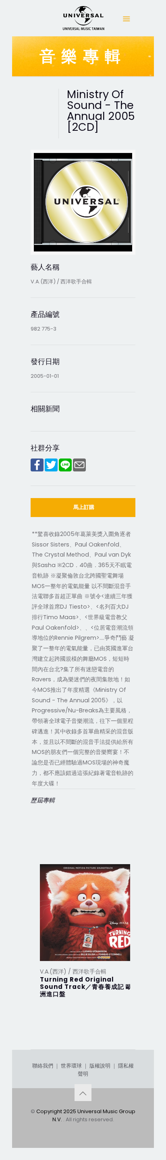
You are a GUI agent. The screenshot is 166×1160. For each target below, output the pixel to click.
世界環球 (71, 1066)
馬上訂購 (83, 507)
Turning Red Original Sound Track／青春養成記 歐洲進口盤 (86, 986)
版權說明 (99, 1066)
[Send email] (79, 469)
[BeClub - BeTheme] (83, 20)
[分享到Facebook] (37, 469)
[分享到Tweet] (51, 469)
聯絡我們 (42, 1066)
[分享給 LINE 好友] (65, 469)
